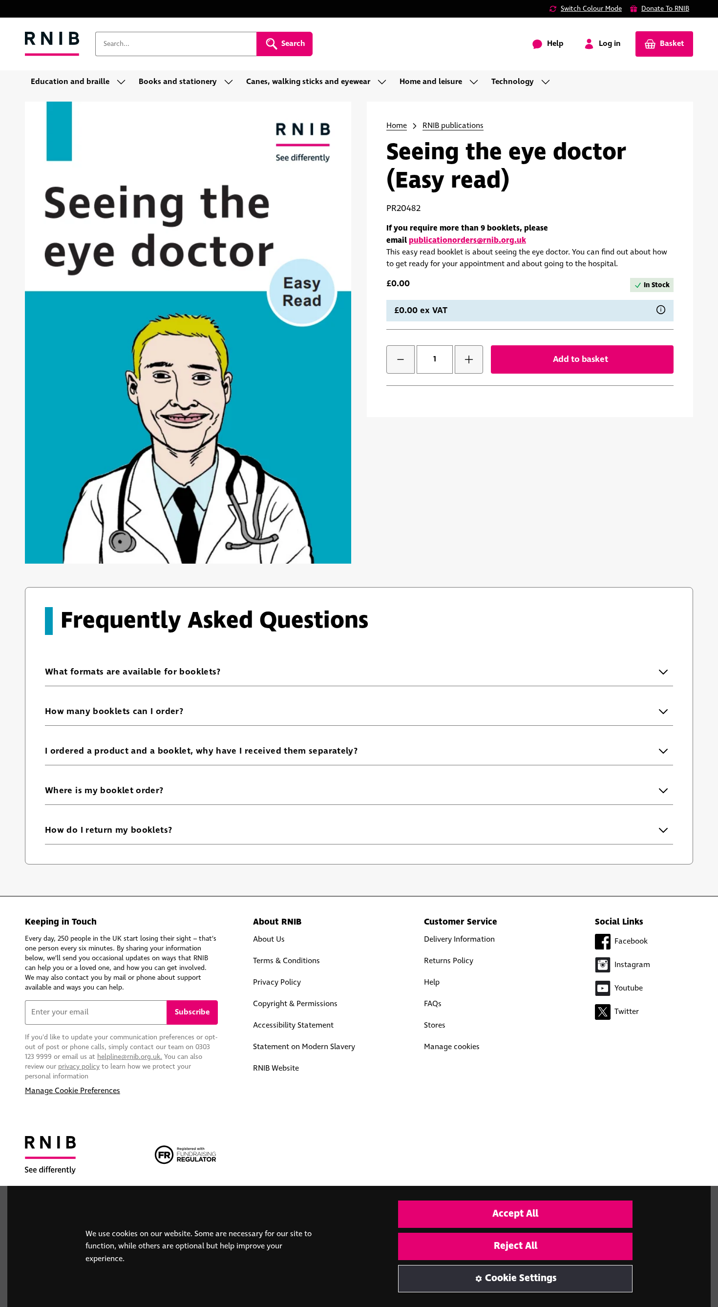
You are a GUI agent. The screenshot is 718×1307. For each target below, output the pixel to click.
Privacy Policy (277, 982)
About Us (269, 939)
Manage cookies (452, 1047)
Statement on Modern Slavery (304, 1047)
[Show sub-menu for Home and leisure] (477, 82)
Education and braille (70, 82)
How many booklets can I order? (134, 711)
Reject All (515, 1246)
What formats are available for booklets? (153, 672)
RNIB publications (453, 126)
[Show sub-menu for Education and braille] (124, 82)
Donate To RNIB (665, 8)
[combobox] (175, 44)
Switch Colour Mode (591, 8)
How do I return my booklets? (128, 830)
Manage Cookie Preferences (72, 1091)
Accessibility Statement (293, 1025)
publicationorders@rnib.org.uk (467, 240)
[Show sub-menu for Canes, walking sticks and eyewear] (385, 82)
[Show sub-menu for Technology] (548, 82)
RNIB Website (276, 1068)
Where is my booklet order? (124, 790)
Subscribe (192, 1012)
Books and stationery (178, 82)
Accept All (515, 1214)
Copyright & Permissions (295, 1004)
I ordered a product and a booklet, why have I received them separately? (221, 751)
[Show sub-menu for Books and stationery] (231, 82)
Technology (512, 82)
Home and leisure (431, 82)
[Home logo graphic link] (52, 44)
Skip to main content (52, 14)
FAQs (433, 1004)
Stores (434, 1025)
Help (432, 982)
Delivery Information (459, 939)
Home (396, 126)
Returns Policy (448, 961)
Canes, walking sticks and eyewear (308, 82)
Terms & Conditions (286, 961)
